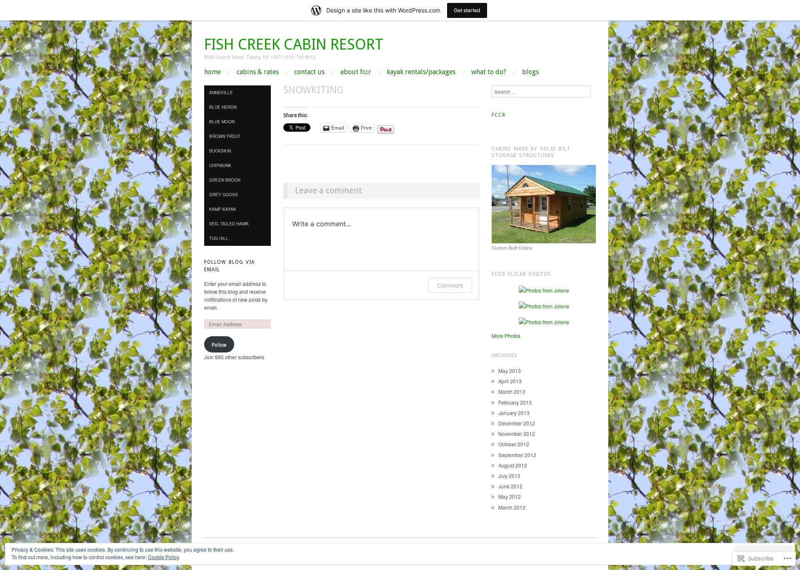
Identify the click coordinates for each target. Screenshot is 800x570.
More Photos (506, 335)
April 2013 (510, 381)
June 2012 (510, 486)
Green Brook (225, 180)
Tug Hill (218, 238)
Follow (219, 344)
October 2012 (513, 444)
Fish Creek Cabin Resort (293, 44)
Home (212, 72)
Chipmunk (220, 165)
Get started (467, 10)
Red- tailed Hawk (229, 224)
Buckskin (220, 151)
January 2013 (514, 412)
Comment (450, 285)
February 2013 (515, 402)
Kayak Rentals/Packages (421, 72)
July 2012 (509, 475)
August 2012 (512, 465)
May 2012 (509, 496)
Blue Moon (222, 122)
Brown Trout (224, 136)
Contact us (309, 72)
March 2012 (511, 507)
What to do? (488, 72)
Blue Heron (223, 107)
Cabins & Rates (258, 72)
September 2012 (517, 454)
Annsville (221, 92)
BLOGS (530, 72)
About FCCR (355, 72)
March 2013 (511, 391)
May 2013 (509, 370)
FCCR (498, 115)
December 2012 (516, 423)
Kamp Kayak (222, 209)
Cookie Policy (163, 556)
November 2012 (516, 433)
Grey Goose (223, 195)
